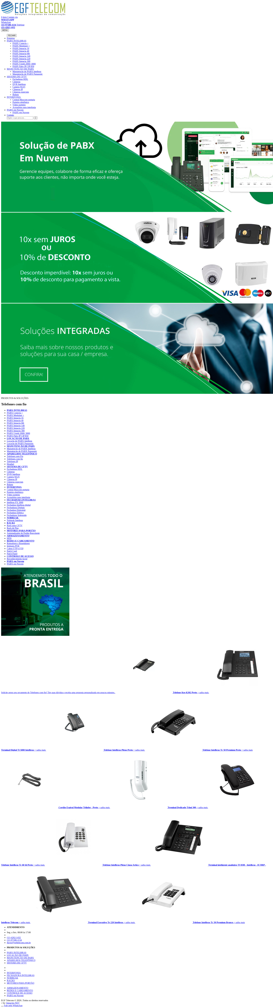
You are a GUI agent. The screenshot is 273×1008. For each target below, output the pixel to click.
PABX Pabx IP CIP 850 (23, 66)
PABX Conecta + (20, 43)
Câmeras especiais (21, 92)
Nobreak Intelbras (15, 520)
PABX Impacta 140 (21, 56)
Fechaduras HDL (20, 79)
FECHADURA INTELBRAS (21, 500)
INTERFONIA (14, 97)
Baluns (16, 94)
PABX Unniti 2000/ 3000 (24, 64)
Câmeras (16, 82)
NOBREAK (12, 518)
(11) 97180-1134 (14, 940)
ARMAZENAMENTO (18, 536)
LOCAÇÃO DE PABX (18, 438)
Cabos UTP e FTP (15, 548)
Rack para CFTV (14, 525)
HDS (9, 538)
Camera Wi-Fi (19, 87)
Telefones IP (12, 461)
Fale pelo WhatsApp (13, 1005)
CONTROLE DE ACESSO (20, 556)
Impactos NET (12, 1003)
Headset (10, 464)
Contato (10, 115)
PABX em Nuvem (15, 110)
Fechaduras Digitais (16, 507)
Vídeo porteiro (19, 105)
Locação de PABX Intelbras (19, 441)
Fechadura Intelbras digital (19, 505)
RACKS (11, 523)
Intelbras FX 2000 (15, 502)
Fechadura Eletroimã (16, 510)
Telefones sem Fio (15, 456)
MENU (5, 30)
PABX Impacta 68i (21, 53)
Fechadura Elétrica (15, 512)
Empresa (11, 38)
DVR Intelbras (19, 84)
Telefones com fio (15, 459)
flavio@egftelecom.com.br (19, 942)
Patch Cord (12, 551)
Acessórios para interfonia (24, 107)
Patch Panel (12, 553)
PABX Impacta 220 (21, 58)
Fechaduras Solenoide (17, 515)
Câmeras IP (18, 89)
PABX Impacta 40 (21, 51)
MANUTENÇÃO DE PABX (20, 69)
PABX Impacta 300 (21, 61)
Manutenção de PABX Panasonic (28, 74)
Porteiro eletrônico (21, 102)
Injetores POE (13, 546)
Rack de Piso (13, 528)
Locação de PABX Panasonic (20, 443)
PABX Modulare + (21, 46)
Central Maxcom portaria (24, 99)
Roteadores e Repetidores (18, 543)
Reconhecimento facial (17, 559)
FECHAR (11, 35)
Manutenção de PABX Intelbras (27, 71)
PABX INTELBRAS (16, 41)
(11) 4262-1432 (14, 937)
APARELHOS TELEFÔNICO (22, 454)
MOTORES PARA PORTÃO (21, 530)
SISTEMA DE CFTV (17, 76)
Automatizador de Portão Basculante (23, 533)
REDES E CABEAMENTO (20, 541)
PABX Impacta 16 (21, 48)
